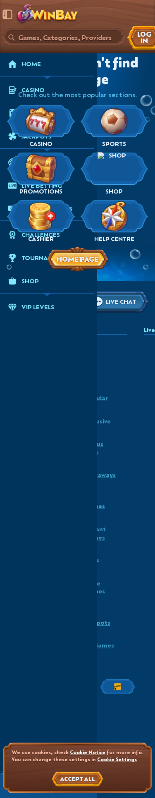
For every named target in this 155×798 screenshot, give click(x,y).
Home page (77, 259)
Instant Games (95, 533)
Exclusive (97, 421)
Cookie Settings (117, 759)
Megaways (100, 475)
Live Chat (121, 302)
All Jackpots (97, 618)
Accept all (77, 779)
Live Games (94, 502)
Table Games (94, 587)
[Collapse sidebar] (7, 14)
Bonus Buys (93, 448)
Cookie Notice (87, 752)
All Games (99, 645)
